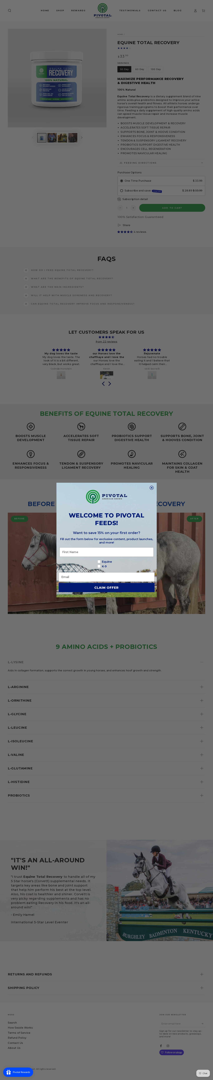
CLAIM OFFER (106, 588)
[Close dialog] (152, 488)
